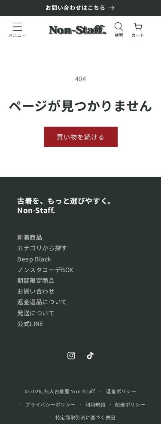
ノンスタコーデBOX (45, 269)
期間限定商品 (36, 280)
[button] (17, 29)
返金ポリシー (121, 391)
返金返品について (42, 301)
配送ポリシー (130, 404)
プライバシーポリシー (50, 404)
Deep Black (34, 259)
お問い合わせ (36, 291)
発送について (36, 312)
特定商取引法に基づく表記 (85, 417)
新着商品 (29, 237)
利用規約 (95, 404)
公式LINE (30, 323)
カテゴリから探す (42, 247)
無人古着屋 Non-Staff (69, 391)
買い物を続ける (81, 136)
